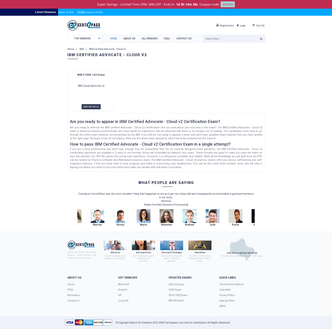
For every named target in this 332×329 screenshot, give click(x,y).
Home (113, 38)
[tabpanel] (166, 218)
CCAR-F (74, 12)
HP (119, 295)
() (260, 25)
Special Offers (227, 300)
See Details (91, 106)
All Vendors (149, 38)
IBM (82, 49)
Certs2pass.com (174, 322)
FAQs (167, 38)
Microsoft (123, 284)
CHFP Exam (175, 289)
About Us (129, 38)
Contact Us (183, 38)
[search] (261, 39)
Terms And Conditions (231, 284)
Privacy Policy (227, 295)
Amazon (122, 289)
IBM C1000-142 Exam (91, 74)
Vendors (82, 38)
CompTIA (123, 300)
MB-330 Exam (176, 300)
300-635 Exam (176, 284)
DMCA (222, 306)
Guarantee (224, 289)
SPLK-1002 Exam (178, 295)
